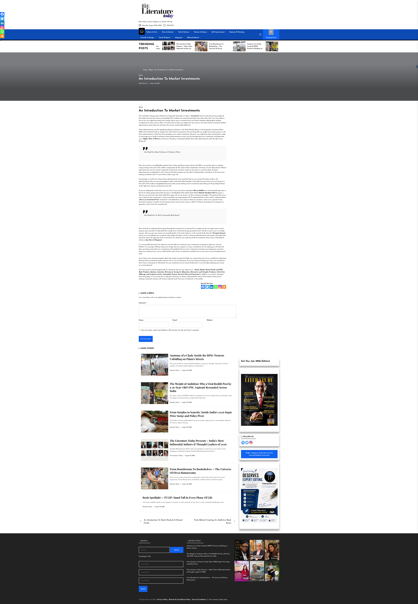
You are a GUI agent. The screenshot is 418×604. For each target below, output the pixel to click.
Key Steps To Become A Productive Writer (166, 152)
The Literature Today (176, 455)
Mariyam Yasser (174, 370)
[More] (224, 287)
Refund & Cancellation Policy (180, 599)
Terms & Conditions (199, 599)
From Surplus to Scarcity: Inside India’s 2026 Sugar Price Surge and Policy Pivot (201, 414)
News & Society (167, 32)
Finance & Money (200, 32)
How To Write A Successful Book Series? (166, 215)
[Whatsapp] (216, 287)
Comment (143, 303)
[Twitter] (207, 287)
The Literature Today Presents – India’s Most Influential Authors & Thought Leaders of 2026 (198, 442)
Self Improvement (218, 32)
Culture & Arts (151, 32)
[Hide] (1, 40)
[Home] (142, 31)
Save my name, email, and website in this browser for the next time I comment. (170, 330)
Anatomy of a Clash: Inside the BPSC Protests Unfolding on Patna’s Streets (197, 357)
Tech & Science (183, 32)
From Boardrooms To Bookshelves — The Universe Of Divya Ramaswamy (207, 579)
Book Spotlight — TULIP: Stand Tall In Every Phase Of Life (177, 497)
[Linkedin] (211, 287)
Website (210, 320)
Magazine (178, 37)
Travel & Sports (164, 37)
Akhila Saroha (143, 83)
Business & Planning (236, 32)
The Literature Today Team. (218, 599)
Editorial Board (193, 37)
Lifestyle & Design (147, 37)
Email (175, 320)
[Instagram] (220, 287)
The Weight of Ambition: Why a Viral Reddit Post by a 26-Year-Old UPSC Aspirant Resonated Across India (200, 387)
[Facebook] (203, 287)
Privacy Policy (162, 599)
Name (142, 320)
